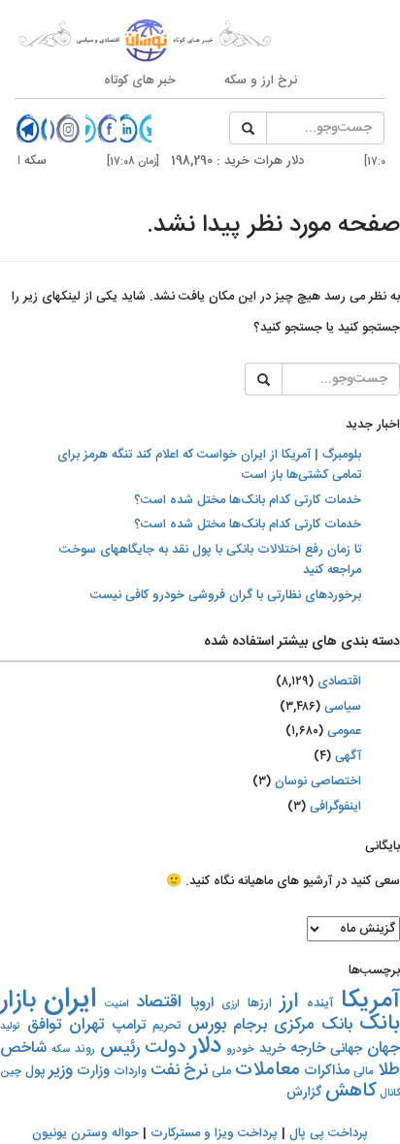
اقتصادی (339, 681)
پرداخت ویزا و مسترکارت (214, 1133)
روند (85, 1049)
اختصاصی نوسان (318, 781)
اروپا (202, 1003)
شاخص (23, 1048)
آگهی (348, 756)
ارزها (260, 1003)
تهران (87, 1024)
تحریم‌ (166, 1026)
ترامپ (129, 1025)
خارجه (307, 1048)
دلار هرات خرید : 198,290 (216, 161)
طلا (389, 1070)
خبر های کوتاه (140, 80)
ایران (70, 1000)
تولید (10, 1026)
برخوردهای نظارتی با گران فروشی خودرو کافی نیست (225, 595)
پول (35, 1071)
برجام (250, 1025)
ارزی (230, 1004)
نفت (165, 1070)
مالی (363, 1072)
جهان (383, 1048)
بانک (379, 1024)
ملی (221, 1072)
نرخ (195, 1070)
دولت (165, 1048)
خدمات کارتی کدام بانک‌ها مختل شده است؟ (247, 500)
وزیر (61, 1070)
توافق (44, 1025)
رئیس (120, 1048)
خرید (272, 1048)
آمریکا (370, 1001)
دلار (205, 1046)
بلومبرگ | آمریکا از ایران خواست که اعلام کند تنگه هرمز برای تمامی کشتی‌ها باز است (209, 465)
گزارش (303, 1092)
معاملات (267, 1070)
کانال (390, 1093)
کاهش (350, 1091)
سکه (60, 1050)
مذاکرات (327, 1071)
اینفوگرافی (335, 806)
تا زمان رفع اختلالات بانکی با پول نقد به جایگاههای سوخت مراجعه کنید (210, 560)
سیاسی (342, 706)
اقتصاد (159, 1002)
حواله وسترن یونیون (85, 1133)
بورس (206, 1024)
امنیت (116, 1004)
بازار (18, 1001)
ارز (289, 1001)
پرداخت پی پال (328, 1133)
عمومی (344, 731)
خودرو (240, 1049)
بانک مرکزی (313, 1024)
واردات (130, 1072)
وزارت (93, 1071)
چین (10, 1072)
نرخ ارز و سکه (260, 80)
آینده (320, 1003)
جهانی (346, 1048)
